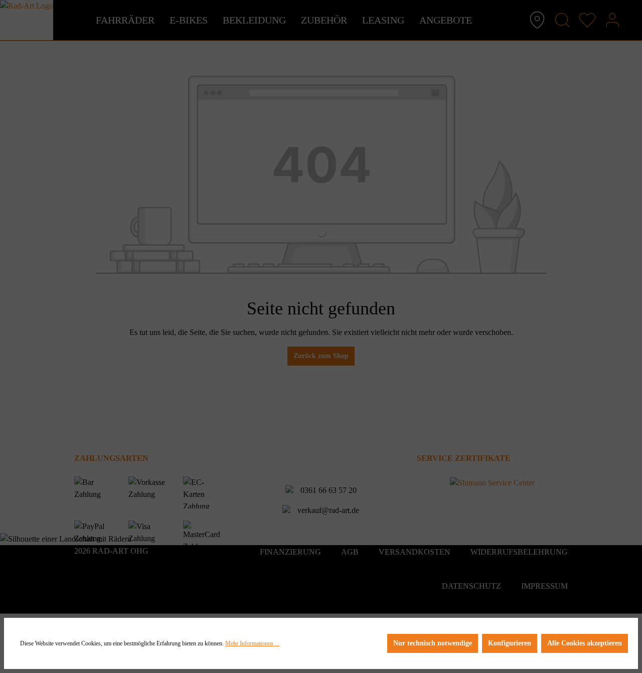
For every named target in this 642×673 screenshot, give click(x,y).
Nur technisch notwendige (432, 643)
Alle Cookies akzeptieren (584, 643)
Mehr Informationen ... (252, 643)
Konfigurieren (509, 643)
